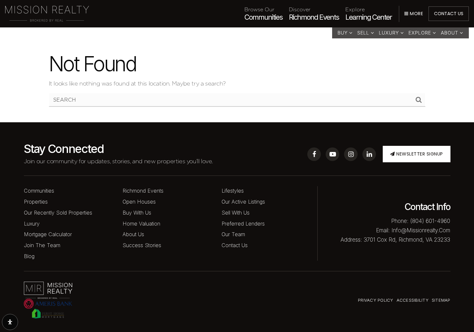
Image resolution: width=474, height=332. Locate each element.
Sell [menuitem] (364, 33)
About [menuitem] (450, 33)
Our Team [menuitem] (233, 234)
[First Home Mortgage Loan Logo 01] (48, 313)
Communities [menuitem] (263, 13)
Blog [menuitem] (29, 256)
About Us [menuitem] (133, 234)
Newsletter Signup (419, 154)
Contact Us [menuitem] (235, 245)
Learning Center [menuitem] (368, 13)
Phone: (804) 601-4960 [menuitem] (420, 221)
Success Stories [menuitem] (142, 245)
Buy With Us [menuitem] (137, 212)
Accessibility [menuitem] (413, 300)
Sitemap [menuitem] (441, 300)
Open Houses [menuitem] (139, 201)
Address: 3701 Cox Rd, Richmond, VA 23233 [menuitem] (395, 239)
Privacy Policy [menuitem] (375, 300)
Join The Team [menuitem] (42, 245)
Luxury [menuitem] (389, 33)
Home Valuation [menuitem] (141, 223)
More (416, 13)
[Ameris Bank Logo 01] (48, 303)
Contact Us (448, 13)
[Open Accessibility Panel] (10, 322)
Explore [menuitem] (421, 33)
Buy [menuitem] (343, 33)
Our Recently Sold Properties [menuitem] (58, 212)
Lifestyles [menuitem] (233, 190)
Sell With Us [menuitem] (236, 212)
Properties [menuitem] (36, 201)
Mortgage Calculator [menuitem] (48, 234)
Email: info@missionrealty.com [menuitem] (413, 230)
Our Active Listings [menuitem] (243, 201)
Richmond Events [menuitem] (314, 13)
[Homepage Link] (47, 13)
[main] (237, 61)
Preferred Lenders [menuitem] (243, 223)
